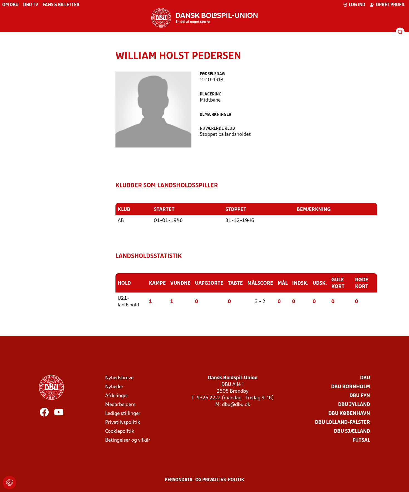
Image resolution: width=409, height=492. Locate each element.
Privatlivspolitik (122, 422)
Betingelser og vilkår (127, 440)
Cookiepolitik (119, 431)
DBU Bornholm (350, 387)
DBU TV (30, 5)
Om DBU (10, 5)
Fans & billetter (61, 5)
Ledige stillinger (123, 413)
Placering (210, 94)
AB (121, 220)
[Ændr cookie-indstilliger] (9, 482)
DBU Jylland (354, 404)
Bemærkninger (215, 115)
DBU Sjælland (352, 431)
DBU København (349, 413)
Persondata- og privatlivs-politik (204, 480)
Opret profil (390, 5)
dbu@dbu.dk (236, 404)
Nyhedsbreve (119, 378)
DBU (365, 378)
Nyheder (114, 387)
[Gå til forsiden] (204, 18)
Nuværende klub (217, 129)
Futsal (361, 440)
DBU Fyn (359, 395)
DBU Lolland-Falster (342, 422)
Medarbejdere (120, 404)
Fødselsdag (212, 74)
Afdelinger (116, 395)
